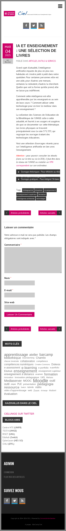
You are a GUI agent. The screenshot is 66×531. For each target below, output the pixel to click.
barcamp (46, 354)
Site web (9, 302)
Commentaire (12, 244)
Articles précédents (20, 212)
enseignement (50, 190)
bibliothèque (12, 357)
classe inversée (11, 361)
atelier (33, 354)
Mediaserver (13, 380)
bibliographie (28, 190)
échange (44, 390)
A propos (28, 524)
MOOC (27, 380)
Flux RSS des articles (14, 476)
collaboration (27, 361)
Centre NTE (8, 427)
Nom (7, 278)
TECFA (6, 430)
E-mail (8, 290)
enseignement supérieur (27, 194)
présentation (29, 384)
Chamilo (41, 357)
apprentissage (16, 354)
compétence (42, 361)
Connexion (9, 472)
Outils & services (47, 61)
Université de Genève (47, 518)
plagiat (13, 384)
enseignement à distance (19, 374)
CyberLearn (8, 440)
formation (42, 194)
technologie (40, 198)
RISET (5, 434)
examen (39, 374)
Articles (33, 61)
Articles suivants (47, 212)
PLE (19, 384)
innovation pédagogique (27, 377)
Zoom (36, 390)
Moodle (40, 380)
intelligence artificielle (25, 198)
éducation (38, 190)
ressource (11, 387)
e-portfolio (43, 367)
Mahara (49, 377)
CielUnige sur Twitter (19, 413)
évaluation (10, 393)
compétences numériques (18, 364)
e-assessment (12, 367)
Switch (23, 387)
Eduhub (8, 371)
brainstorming (28, 358)
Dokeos (55, 364)
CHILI (5, 443)
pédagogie (45, 384)
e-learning (29, 367)
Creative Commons (42, 364)
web (30, 390)
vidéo (38, 387)
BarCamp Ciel (37, 524)
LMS (43, 377)
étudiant (52, 390)
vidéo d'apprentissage (15, 390)
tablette (30, 387)
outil (52, 380)
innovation (8, 377)
